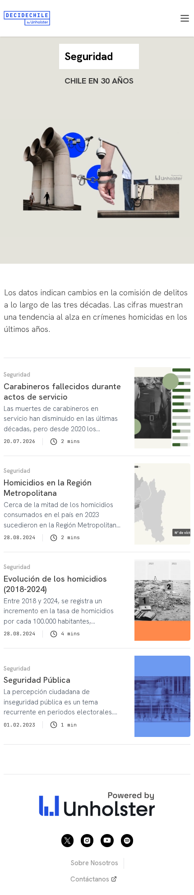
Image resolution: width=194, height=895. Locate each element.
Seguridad (17, 374)
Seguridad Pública (37, 680)
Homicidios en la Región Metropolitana (48, 487)
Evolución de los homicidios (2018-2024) (55, 583)
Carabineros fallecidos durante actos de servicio (62, 391)
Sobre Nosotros (94, 862)
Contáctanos (89, 879)
